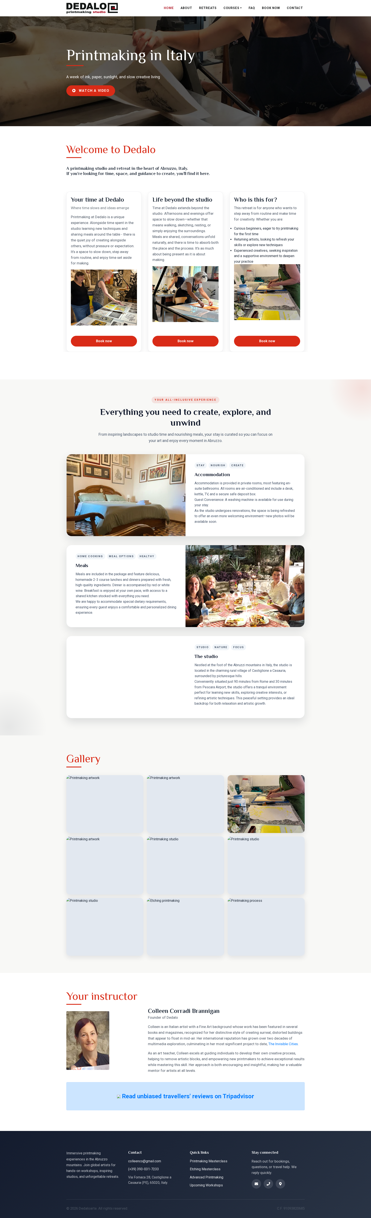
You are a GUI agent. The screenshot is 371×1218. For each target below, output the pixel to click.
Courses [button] (231, 8)
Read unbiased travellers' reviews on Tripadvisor (187, 1096)
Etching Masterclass (205, 1169)
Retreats (208, 8)
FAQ (252, 8)
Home (169, 8)
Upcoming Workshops (206, 1185)
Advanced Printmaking (206, 1177)
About (186, 8)
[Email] (256, 1184)
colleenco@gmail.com (144, 1161)
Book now (104, 341)
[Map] (280, 1184)
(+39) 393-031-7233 (143, 1169)
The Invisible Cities (283, 1044)
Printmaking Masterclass (208, 1161)
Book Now (271, 8)
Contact (295, 8)
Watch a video (93, 91)
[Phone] (268, 1184)
